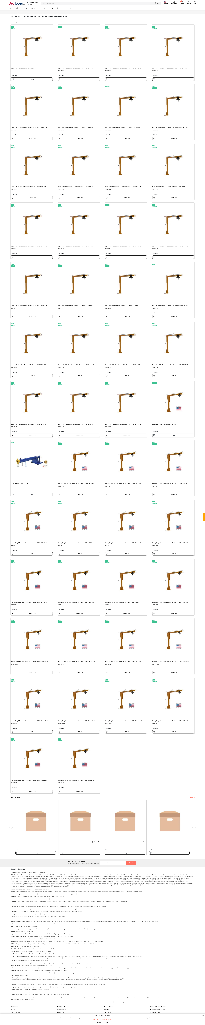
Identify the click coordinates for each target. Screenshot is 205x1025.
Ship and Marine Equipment (64, 885)
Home (11, 12)
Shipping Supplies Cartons (43, 987)
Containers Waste (34, 911)
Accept (99, 1022)
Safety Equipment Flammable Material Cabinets (95, 979)
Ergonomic (14, 934)
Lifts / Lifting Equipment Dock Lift (77, 956)
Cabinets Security (109, 901)
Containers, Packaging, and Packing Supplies (171, 876)
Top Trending (49, 8)
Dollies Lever (47, 924)
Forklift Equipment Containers (65, 936)
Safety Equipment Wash (115, 979)
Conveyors (14, 914)
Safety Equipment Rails (59, 978)
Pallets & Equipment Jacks (31, 968)
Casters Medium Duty (76, 906)
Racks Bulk (25, 973)
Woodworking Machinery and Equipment (29, 886)
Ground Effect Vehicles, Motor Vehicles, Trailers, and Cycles (136, 879)
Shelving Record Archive (90, 984)
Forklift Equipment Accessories (47, 936)
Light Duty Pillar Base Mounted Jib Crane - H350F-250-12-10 (29, 365)
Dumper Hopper (20, 931)
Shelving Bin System (35, 984)
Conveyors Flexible (46, 914)
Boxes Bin (53, 899)
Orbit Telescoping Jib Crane (19, 483)
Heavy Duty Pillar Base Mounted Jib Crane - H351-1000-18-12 (170, 483)
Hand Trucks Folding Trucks (26, 941)
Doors (12, 926)
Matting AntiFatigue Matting (23, 963)
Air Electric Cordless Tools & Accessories (49, 894)
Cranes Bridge (61, 916)
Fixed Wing (86, 891)
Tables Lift (46, 989)
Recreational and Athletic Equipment (46, 885)
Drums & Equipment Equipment (31, 929)
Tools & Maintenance (126, 891)
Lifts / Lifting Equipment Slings (71, 958)
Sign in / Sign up (15, 1012)
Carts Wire (47, 904)
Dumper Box (29, 931)
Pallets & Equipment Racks (65, 968)
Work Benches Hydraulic (78, 1002)
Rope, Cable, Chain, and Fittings (26, 885)
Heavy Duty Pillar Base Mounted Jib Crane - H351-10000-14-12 (29, 661)
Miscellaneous (170, 881)
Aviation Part (14, 891)
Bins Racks (40, 896)
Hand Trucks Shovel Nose (72, 941)
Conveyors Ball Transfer (24, 914)
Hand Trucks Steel (85, 941)
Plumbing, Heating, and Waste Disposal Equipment (54, 886)
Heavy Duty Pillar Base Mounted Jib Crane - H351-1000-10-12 (123, 543)
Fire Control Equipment (163, 878)
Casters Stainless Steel (89, 906)
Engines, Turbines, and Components (31, 878)
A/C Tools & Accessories (30, 894)
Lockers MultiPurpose (42, 960)
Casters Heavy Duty (42, 906)
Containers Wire (44, 911)
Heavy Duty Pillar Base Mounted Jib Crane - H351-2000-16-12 (76, 780)
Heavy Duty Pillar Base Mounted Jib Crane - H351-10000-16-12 (76, 721)
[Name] (156, 3)
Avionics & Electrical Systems (39, 891)
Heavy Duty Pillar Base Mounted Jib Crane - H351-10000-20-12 (123, 721)
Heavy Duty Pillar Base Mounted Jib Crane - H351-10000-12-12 (76, 661)
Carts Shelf (26, 904)
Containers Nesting (77, 911)
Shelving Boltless (46, 984)
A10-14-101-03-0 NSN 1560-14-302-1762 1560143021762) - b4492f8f (80, 842)
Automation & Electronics (25, 872)
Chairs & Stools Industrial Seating (67, 909)
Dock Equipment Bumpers (73, 921)
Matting (13, 963)
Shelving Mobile (78, 984)
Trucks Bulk (19, 994)
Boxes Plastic (19, 899)
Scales (13, 982)
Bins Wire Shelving (19, 999)
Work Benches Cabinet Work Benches (60, 1002)
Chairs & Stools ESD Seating (49, 909)
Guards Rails (45, 938)
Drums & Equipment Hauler (48, 929)
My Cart (13, 1009)
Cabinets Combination (40, 901)
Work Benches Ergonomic (121, 1002)
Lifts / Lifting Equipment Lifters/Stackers (56, 956)
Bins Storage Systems (58, 896)
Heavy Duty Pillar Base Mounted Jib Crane (164, 424)
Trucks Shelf (66, 994)
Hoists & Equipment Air (79, 943)
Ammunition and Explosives (150, 874)
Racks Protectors (59, 973)
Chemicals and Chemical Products (94, 876)
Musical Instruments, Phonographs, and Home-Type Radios (32, 883)
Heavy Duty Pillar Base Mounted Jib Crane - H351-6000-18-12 (170, 543)
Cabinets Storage (52, 901)
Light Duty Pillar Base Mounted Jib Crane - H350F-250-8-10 (75, 68)
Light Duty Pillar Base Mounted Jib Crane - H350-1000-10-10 (123, 246)
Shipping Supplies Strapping (58, 987)
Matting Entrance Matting (65, 963)
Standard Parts (137, 891)
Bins (12, 896)
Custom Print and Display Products (21, 889)
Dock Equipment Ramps (133, 921)
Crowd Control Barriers (26, 919)
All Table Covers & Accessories (40, 889)
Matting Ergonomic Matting (81, 963)
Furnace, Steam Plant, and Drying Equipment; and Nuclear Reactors (94, 879)
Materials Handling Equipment (77, 881)
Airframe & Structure (24, 891)
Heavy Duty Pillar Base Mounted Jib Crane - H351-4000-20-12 (29, 780)
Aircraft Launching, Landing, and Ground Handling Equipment (99, 874)
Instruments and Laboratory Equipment (59, 883)
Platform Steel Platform (47, 970)
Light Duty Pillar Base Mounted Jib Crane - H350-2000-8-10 (170, 365)
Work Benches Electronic (92, 1002)
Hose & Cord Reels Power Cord (30, 948)
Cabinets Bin (20, 901)
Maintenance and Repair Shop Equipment (56, 881)
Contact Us (204, 516)
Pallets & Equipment (17, 968)
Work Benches (15, 1002)
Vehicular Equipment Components (150, 885)
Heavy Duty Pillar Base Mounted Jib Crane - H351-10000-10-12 (29, 721)
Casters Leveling (53, 906)
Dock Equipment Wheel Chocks (42, 921)
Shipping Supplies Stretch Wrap (76, 987)
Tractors (163, 885)
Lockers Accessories (21, 960)
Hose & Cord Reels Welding (47, 948)
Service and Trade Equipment (157, 883)
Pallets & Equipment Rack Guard (48, 968)
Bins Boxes (33, 896)
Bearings (38, 876)
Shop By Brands (76, 8)
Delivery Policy (61, 1012)
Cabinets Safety (62, 901)
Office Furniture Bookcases (28, 965)
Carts (12, 904)
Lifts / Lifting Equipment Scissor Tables (51, 958)
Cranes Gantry (27, 916)
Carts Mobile (18, 904)
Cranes (13, 916)
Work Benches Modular (106, 1002)
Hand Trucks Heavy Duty (41, 941)
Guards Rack (37, 938)
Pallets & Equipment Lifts (81, 968)
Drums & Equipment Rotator (96, 929)
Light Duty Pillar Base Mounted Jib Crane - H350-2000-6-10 (29, 186)
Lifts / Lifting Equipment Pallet (96, 956)
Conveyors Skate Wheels (80, 914)
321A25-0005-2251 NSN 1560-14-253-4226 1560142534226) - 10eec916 (167, 842)
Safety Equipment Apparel (29, 978)
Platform (13, 970)
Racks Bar (18, 973)
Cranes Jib (35, 916)
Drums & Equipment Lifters (79, 929)
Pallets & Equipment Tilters (112, 968)
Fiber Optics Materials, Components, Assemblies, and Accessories (110, 878)
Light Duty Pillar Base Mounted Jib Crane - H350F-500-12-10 (123, 68)
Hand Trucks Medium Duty (56, 941)
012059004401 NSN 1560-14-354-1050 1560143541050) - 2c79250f (124, 842)
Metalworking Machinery (127, 881)
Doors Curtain (19, 926)
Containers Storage (23, 911)
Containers (14, 911)
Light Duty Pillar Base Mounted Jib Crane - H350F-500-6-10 (170, 127)
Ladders (13, 953)
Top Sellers (36, 8)
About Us (106, 1009)
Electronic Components (39, 872)
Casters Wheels (20, 906)
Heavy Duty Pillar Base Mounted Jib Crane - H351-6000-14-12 (123, 602)
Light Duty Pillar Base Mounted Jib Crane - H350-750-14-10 (75, 186)
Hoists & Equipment (16, 943)
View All (192, 797)
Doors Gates (27, 926)
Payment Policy (61, 1009)
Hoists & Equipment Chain (30, 943)
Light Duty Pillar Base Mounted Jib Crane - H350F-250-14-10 (170, 246)
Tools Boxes (18, 992)
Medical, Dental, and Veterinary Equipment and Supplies (150, 881)
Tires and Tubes (121, 885)
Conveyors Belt (36, 914)
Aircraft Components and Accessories (71, 874)
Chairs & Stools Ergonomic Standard (30, 909)
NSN (12, 874)
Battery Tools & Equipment (68, 894)
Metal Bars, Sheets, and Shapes (103, 883)
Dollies (13, 924)
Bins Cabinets (18, 896)
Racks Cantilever (33, 973)
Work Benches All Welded (27, 1002)
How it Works (107, 1012)
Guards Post (53, 938)
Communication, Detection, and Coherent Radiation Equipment (141, 876)
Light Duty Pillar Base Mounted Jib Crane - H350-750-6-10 (75, 424)
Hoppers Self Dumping (33, 946)
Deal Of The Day (22, 8)
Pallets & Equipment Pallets (96, 968)
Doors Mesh (34, 926)
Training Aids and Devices (133, 885)
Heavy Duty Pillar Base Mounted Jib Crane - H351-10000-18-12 (170, 661)
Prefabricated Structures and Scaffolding (83, 883)
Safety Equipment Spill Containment (92, 978)
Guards (13, 938)
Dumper (13, 931)
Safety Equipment (16, 978)
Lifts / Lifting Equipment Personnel (29, 958)
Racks (12, 973)
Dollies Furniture (28, 924)
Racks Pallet (50, 973)
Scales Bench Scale (21, 982)
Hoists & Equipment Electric (45, 943)
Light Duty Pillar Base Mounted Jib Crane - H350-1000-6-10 (75, 246)
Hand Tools (19, 881)
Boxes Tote (27, 899)
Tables (13, 989)
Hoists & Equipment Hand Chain (63, 943)
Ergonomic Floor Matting (49, 934)
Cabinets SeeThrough (121, 901)
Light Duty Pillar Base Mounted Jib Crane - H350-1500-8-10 (122, 305)
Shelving (13, 984)
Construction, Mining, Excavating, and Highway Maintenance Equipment (61, 878)
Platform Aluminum (22, 970)
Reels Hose (18, 975)
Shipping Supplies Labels (92, 987)
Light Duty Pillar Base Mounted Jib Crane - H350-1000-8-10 (122, 365)
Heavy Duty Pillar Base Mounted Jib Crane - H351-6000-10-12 (170, 721)
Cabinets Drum (100, 901)
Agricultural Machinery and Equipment (24, 874)
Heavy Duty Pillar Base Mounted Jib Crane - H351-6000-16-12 (76, 543)
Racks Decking (42, 973)
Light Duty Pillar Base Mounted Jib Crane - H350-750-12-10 (28, 424)
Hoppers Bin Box (21, 946)
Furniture (116, 879)
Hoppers (13, 946)
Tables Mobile (19, 989)
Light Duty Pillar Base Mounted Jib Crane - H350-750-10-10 (169, 186)
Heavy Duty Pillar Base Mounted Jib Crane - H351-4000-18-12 (123, 661)
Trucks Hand (34, 994)
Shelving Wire (101, 984)
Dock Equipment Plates (120, 921)
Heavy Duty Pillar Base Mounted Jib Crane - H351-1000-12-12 (29, 602)
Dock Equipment (15, 921)
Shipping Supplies (16, 987)
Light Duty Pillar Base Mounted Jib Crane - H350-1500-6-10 (75, 127)
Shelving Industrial (68, 984)
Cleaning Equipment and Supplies (113, 876)
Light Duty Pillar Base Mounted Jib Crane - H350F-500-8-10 (123, 127)
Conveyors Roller (56, 914)
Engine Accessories (87, 878)
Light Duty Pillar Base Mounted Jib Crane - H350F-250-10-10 (29, 127)
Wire (12, 999)
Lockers (13, 960)
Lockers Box (31, 960)
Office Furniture (15, 965)
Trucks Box (42, 994)
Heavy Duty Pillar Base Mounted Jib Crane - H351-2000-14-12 (29, 543)
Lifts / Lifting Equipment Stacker (108, 958)
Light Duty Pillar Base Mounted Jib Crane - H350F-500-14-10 (29, 246)
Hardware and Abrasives (169, 879)
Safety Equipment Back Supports (51, 979)
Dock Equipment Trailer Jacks (150, 921)
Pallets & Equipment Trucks (128, 968)
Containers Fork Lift (55, 911)
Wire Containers (29, 999)
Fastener (64, 891)
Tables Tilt (27, 989)
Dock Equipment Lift (26, 921)
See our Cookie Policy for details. (102, 1019)
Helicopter (93, 891)
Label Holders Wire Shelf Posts (42, 951)
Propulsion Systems (102, 891)
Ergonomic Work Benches (75, 934)
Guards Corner (19, 938)
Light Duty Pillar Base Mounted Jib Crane (23, 68)
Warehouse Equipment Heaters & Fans (64, 997)
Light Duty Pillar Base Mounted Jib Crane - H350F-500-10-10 (123, 424)
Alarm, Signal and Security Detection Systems (129, 874)
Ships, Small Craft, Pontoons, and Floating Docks (102, 885)
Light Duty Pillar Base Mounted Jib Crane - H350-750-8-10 (75, 305)
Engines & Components (54, 891)
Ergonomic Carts (36, 934)
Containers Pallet (66, 911)
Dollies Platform (57, 924)
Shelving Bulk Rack (57, 984)
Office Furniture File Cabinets (44, 965)
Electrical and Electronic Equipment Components (142, 878)
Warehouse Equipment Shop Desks (129, 997)
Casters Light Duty (64, 906)
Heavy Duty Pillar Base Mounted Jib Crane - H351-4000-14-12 (123, 483)
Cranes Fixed (53, 916)
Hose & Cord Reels (16, 948)
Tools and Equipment (17, 894)
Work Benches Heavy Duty (42, 1002)
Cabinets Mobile (29, 901)
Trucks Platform (57, 994)
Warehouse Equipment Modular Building (108, 997)
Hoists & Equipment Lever (93, 943)
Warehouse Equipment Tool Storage (149, 997)
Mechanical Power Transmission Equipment (108, 881)
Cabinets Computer (73, 901)
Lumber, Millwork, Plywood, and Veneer (33, 881)
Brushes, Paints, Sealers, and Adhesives (52, 876)
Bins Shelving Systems (23, 984)
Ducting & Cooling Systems (75, 891)
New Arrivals (62, 8)
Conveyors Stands (67, 914)
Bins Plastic (26, 896)
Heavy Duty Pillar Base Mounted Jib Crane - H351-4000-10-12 (76, 602)
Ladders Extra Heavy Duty (35, 953)
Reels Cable (25, 975)
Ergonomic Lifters (62, 934)
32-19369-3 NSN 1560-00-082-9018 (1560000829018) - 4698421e (35, 842)
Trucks (13, 994)
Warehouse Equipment (17, 997)
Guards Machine (29, 938)
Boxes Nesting (60, 899)
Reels (12, 975)
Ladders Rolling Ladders (49, 953)
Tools (12, 992)
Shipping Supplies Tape (28, 987)
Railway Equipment (143, 883)
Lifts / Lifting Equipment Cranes (35, 956)
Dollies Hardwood (38, 924)
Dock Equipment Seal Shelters (104, 921)
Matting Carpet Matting (38, 963)
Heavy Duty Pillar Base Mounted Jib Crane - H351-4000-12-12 (170, 602)
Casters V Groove (101, 906)
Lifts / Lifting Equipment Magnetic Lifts (116, 956)
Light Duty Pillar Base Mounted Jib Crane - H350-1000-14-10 (76, 365)
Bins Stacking (47, 896)
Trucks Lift (49, 994)
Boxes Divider (45, 899)
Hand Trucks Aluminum (97, 941)
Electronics (14, 872)
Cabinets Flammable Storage (87, 901)
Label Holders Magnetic (26, 951)
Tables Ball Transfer (36, 989)
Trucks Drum (26, 994)
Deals (12, 26)
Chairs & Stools (15, 909)
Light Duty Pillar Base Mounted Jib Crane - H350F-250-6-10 (169, 68)
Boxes (12, 899)
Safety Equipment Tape (109, 978)
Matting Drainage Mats (52, 963)
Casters (13, 906)
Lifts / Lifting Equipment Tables (127, 958)
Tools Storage (26, 992)
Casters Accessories (31, 906)
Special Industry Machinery (80, 885)
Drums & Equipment (16, 929)
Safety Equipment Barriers (45, 978)
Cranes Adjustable (44, 916)
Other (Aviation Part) (114, 891)
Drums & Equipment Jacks (64, 929)
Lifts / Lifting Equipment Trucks (89, 958)
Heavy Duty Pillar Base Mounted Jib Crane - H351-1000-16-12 (76, 483)
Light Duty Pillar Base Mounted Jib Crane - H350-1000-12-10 (29, 305)
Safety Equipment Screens (74, 978)
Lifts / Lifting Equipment (18, 956)
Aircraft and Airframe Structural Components (48, 874)
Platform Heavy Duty (34, 970)
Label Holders (15, 951)
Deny (106, 1022)
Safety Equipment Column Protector (71, 979)
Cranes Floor (19, 916)
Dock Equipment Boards (58, 921)
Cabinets (13, 901)
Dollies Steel (65, 924)
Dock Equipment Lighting (88, 921)
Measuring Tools (90, 881)
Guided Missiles (157, 879)
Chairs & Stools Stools (83, 909)
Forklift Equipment (16, 936)
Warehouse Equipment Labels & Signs (86, 997)
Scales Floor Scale (32, 982)
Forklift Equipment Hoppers (30, 936)
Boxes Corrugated (36, 899)
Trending (13, 28)
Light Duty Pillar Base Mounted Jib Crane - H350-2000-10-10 (123, 186)
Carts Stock (33, 904)
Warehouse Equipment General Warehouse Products (39, 997)
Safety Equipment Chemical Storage (31, 979)
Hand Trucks (14, 941)
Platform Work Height (61, 970)
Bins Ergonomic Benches (24, 934)
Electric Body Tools (82, 894)
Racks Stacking (70, 973)
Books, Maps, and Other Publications (74, 876)
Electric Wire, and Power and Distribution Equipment (60, 879)
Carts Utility (40, 904)
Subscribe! (131, 863)
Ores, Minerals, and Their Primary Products (125, 883)
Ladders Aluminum (21, 953)
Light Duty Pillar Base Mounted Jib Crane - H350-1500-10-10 (170, 305)
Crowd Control (15, 919)
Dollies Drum (19, 924)
